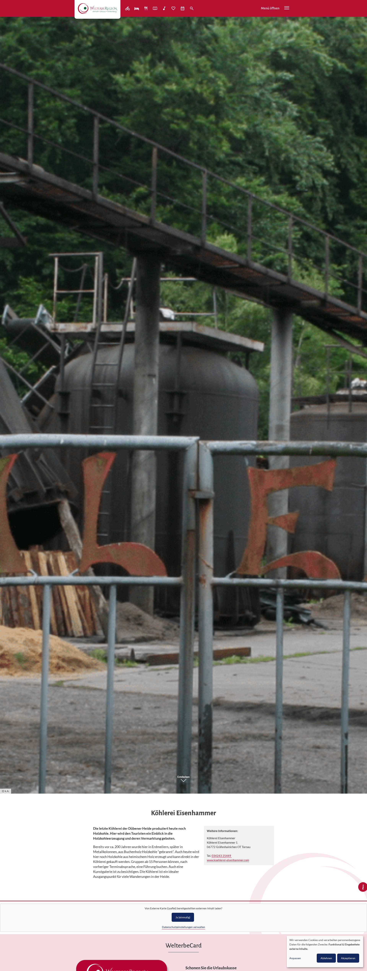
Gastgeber (137, 8)
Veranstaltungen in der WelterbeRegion (183, 8)
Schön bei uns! (173, 8)
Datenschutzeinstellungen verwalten (183, 927)
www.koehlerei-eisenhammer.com (228, 860)
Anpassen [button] (295, 958)
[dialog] (325, 951)
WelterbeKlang (164, 8)
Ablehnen (326, 958)
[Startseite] (97, 8)
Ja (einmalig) (182, 917)
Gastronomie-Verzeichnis (146, 8)
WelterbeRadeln (128, 8)
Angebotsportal (155, 8)
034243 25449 (222, 855)
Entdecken (183, 776)
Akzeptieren (348, 958)
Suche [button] (192, 8)
